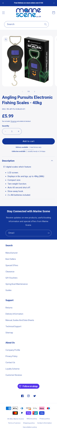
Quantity (5, 126)
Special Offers (12, 265)
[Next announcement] (54, 3)
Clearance (10, 272)
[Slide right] (35, 92)
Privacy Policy (11, 356)
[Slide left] (22, 92)
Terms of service (14, 423)
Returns (9, 308)
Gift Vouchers (11, 278)
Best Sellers (11, 259)
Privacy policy (45, 419)
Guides (8, 290)
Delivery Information (14, 314)
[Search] (45, 24)
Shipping (13, 121)
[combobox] (26, 24)
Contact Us (10, 362)
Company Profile (13, 350)
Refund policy (32, 419)
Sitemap (9, 333)
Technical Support (13, 326)
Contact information (44, 423)
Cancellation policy (30, 427)
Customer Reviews (14, 375)
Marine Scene (18, 419)
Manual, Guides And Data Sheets (20, 320)
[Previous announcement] (3, 3)
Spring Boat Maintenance (17, 284)
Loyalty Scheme (13, 369)
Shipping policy (29, 423)
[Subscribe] (48, 233)
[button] (3, 13)
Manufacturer (12, 253)
